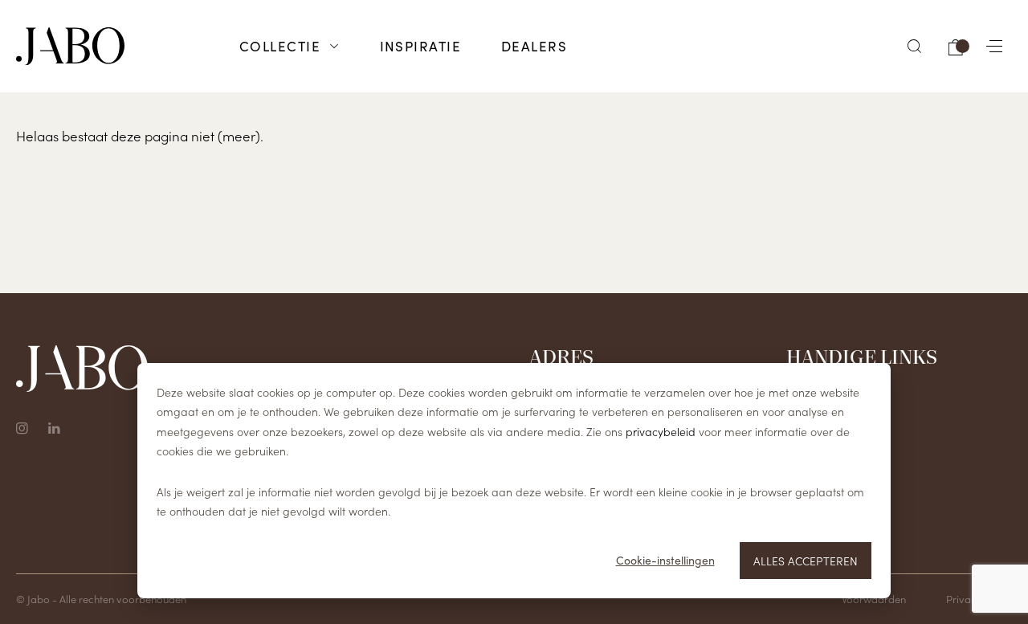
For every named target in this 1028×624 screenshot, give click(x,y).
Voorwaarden (874, 598)
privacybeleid (661, 431)
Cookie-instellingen (665, 560)
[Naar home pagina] (70, 46)
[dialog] (514, 480)
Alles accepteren (805, 561)
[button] (915, 46)
